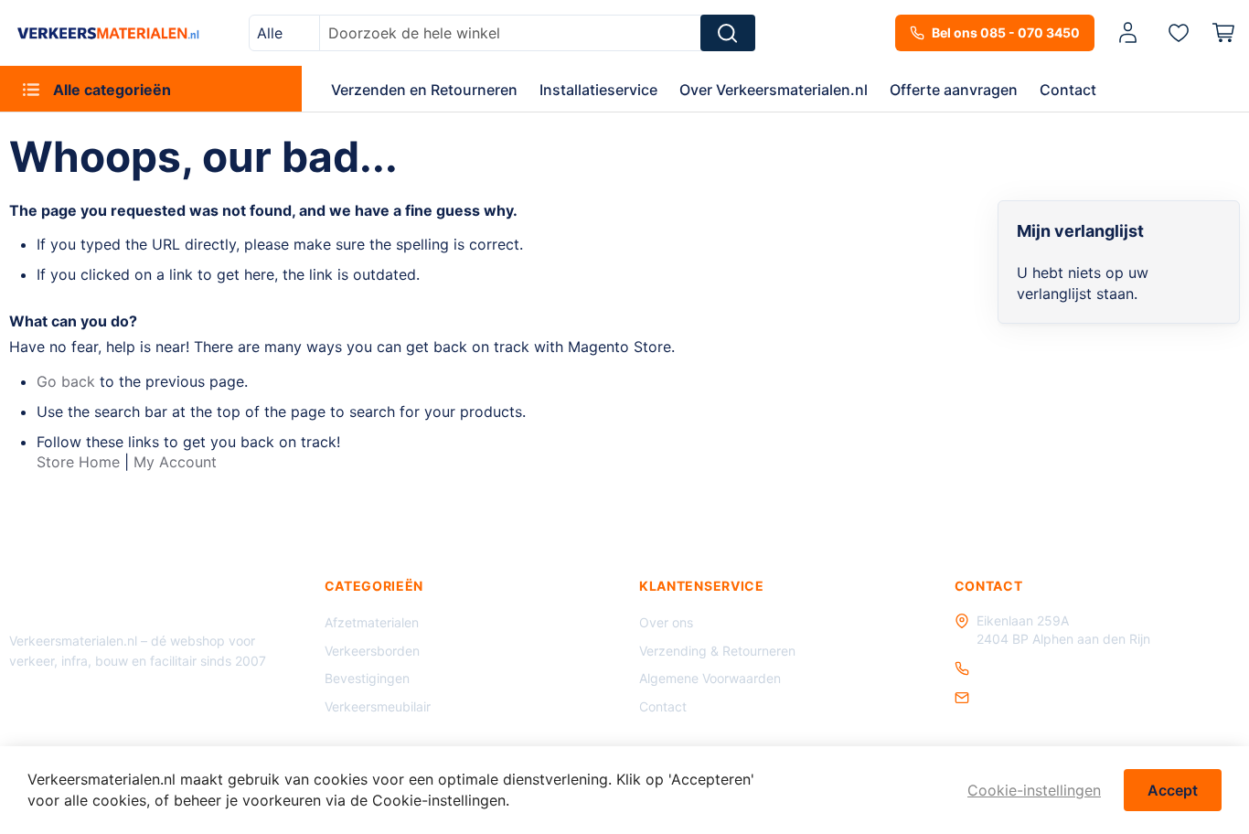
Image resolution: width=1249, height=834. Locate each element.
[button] (1131, 33)
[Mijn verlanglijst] (1179, 32)
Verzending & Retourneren (717, 650)
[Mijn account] (1128, 33)
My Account (175, 462)
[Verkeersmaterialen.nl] (108, 33)
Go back (66, 381)
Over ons (666, 622)
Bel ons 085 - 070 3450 (1006, 32)
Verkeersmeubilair (378, 706)
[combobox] (284, 33)
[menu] (624, 89)
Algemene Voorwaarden (710, 678)
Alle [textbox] (270, 33)
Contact (663, 706)
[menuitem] (151, 89)
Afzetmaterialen (372, 622)
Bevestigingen (367, 678)
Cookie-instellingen (1034, 790)
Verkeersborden (372, 650)
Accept (1173, 790)
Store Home (78, 462)
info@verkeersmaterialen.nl (1057, 697)
